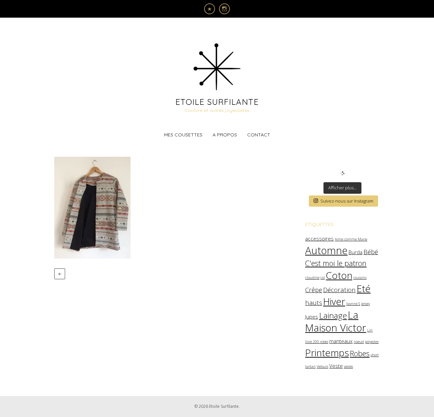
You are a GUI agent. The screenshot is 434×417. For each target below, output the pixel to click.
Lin (370, 330)
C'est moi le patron (336, 263)
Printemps (327, 352)
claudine (312, 277)
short (375, 355)
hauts (313, 302)
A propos (225, 135)
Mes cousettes (183, 135)
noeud (359, 341)
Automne (326, 250)
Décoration (339, 289)
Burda (355, 252)
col (322, 277)
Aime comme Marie (351, 239)
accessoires (319, 238)
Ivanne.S (353, 303)
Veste (336, 365)
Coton (339, 275)
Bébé (370, 251)
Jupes (311, 316)
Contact (258, 135)
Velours (322, 366)
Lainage (333, 315)
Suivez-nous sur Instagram (346, 201)
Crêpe (313, 289)
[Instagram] (224, 8)
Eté (364, 288)
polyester (372, 341)
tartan (310, 366)
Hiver (334, 301)
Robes (360, 353)
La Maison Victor (335, 321)
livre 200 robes (316, 341)
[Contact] (209, 8)
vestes (348, 366)
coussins (360, 277)
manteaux (341, 341)
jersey (365, 303)
